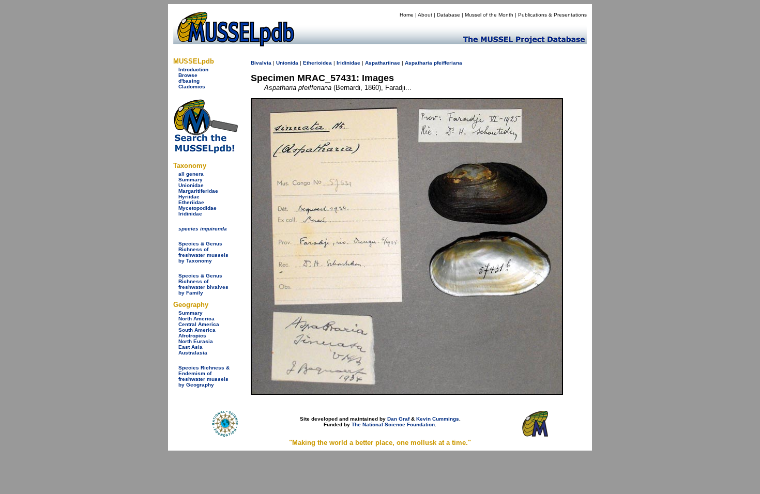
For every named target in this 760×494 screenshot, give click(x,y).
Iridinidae (190, 214)
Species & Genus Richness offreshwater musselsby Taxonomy (203, 252)
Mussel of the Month (489, 15)
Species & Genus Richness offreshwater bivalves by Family (203, 284)
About (425, 15)
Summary (190, 179)
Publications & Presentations (552, 15)
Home (407, 15)
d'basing (189, 81)
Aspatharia (418, 63)
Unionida (287, 63)
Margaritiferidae (198, 191)
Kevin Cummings (437, 419)
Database (448, 15)
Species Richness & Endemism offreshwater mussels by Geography (204, 376)
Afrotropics (192, 335)
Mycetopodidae (197, 208)
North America (196, 318)
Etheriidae (191, 202)
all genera (191, 174)
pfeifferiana (448, 63)
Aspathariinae (382, 63)
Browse (187, 75)
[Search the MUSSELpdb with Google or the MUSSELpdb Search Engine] (205, 151)
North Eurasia (195, 341)
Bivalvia (261, 63)
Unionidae (191, 185)
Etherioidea (317, 63)
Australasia (192, 353)
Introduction (193, 69)
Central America (198, 324)
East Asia (190, 347)
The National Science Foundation (393, 424)
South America (197, 330)
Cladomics (191, 86)
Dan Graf (398, 419)
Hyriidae (189, 196)
